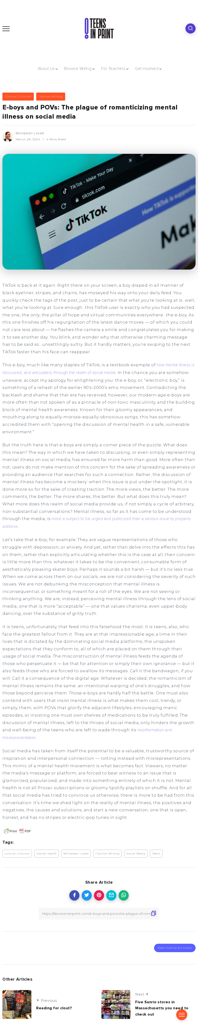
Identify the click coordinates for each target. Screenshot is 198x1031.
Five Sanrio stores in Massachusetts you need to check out (162, 1008)
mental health (46, 853)
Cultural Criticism (18, 96)
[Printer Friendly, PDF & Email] (17, 831)
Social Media (135, 853)
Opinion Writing (51, 96)
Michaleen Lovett (30, 133)
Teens (156, 853)
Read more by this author (175, 948)
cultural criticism (17, 853)
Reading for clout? (54, 1008)
